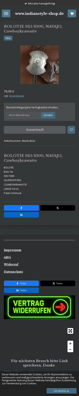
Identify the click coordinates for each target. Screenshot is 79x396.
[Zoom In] (70, 343)
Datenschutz (13, 271)
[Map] (39, 340)
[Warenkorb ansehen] (72, 13)
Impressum (12, 250)
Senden (48, 115)
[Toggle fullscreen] (70, 331)
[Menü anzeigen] (6, 13)
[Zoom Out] (70, 349)
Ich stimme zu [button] (61, 390)
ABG (7, 257)
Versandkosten (16, 95)
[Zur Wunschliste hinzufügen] (71, 130)
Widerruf (11, 264)
